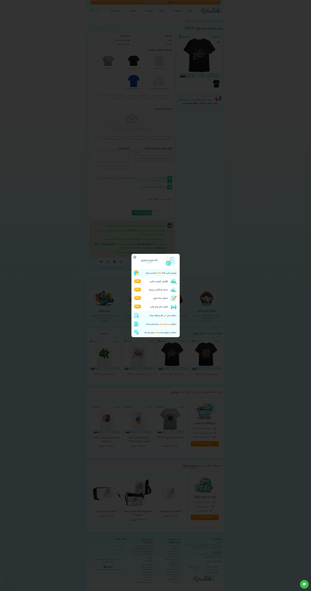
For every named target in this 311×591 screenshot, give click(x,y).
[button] (135, 257)
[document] (155, 295)
